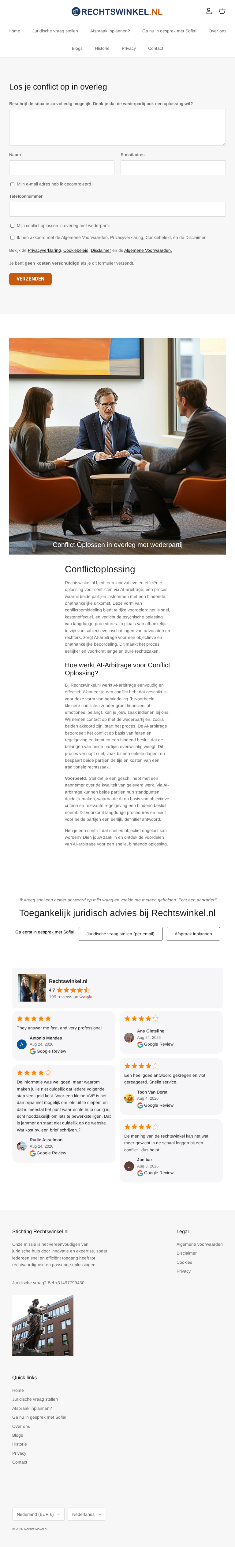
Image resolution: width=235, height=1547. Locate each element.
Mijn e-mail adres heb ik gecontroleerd (54, 183)
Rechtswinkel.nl (35, 1529)
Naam (15, 154)
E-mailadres (133, 154)
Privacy (129, 48)
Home (14, 30)
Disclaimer (101, 250)
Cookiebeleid (75, 250)
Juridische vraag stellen (55, 30)
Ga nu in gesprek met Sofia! (169, 30)
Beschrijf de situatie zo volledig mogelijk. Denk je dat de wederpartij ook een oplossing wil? (101, 103)
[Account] (207, 11)
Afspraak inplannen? (110, 30)
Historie (102, 48)
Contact (155, 48)
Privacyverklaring (44, 250)
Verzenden (30, 279)
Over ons (217, 30)
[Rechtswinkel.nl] (117, 11)
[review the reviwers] (33, 1051)
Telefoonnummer (26, 196)
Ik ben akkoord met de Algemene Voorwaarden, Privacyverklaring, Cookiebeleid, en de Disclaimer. (112, 237)
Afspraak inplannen (193, 933)
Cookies (184, 1262)
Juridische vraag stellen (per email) (121, 933)
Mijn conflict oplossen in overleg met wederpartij (63, 225)
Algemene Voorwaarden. (148, 250)
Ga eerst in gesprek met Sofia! (44, 931)
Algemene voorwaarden (200, 1244)
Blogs (77, 48)
